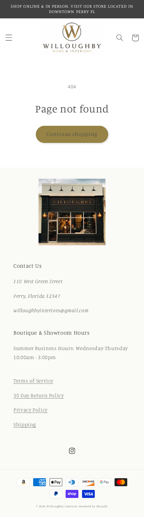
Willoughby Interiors (63, 506)
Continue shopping (72, 134)
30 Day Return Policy (38, 395)
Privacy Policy (30, 410)
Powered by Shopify (93, 506)
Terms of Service (33, 380)
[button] (8, 38)
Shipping (24, 424)
